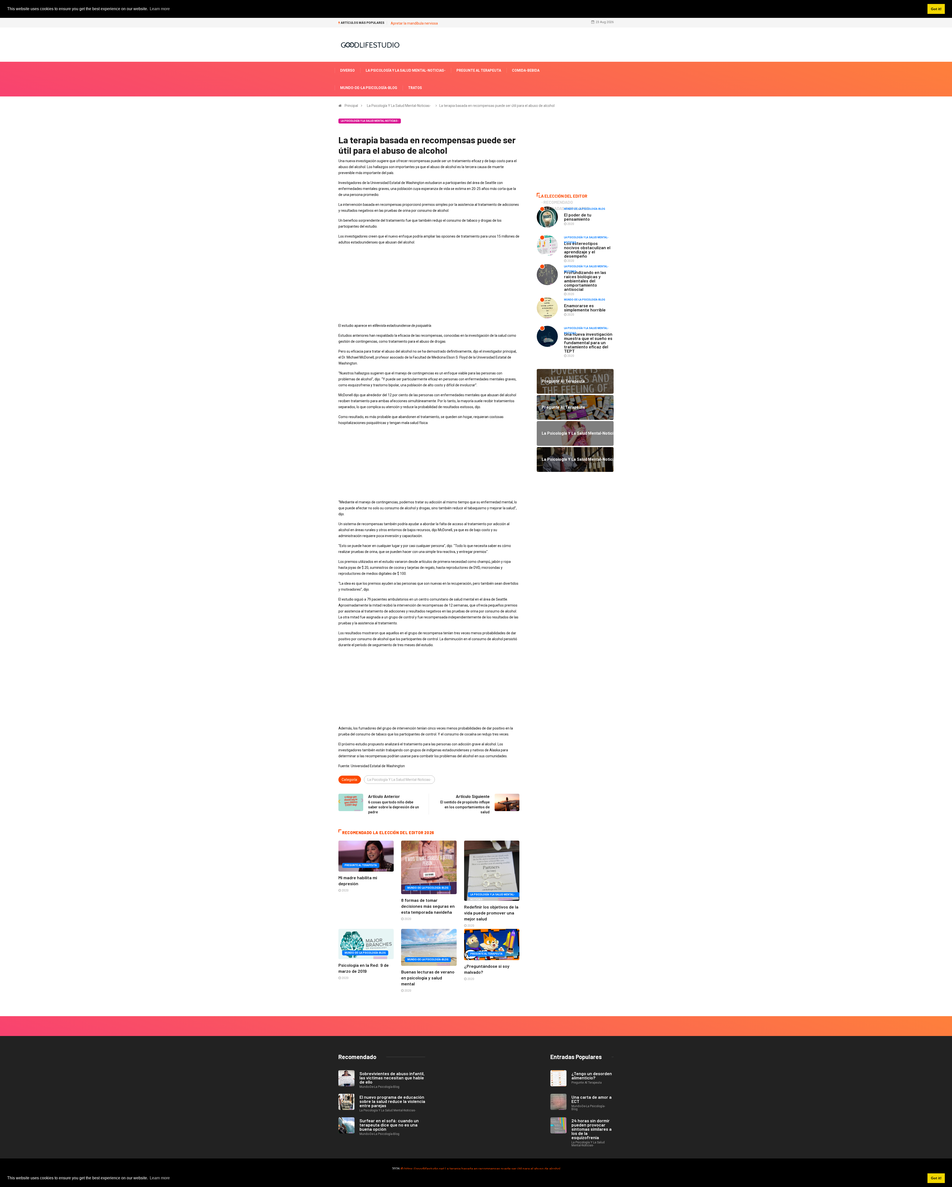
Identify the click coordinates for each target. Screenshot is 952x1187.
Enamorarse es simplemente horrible (585, 307)
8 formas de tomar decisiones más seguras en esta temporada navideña (428, 906)
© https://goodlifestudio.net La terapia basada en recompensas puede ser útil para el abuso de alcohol (480, 1169)
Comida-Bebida (525, 70)
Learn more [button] (160, 1178)
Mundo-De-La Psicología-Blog (368, 88)
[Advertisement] (428, 284)
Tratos (415, 88)
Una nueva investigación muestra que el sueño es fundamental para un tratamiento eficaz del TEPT (588, 342)
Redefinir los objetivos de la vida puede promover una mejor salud (491, 912)
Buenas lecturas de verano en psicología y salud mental (427, 977)
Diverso (347, 70)
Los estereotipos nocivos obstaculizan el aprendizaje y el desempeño (587, 250)
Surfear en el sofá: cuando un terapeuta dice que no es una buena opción (389, 1125)
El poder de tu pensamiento (577, 217)
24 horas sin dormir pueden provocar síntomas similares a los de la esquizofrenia (591, 1129)
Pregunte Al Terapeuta (478, 70)
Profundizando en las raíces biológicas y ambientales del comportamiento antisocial (585, 281)
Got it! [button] (936, 1178)
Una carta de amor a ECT (591, 1099)
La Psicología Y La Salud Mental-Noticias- (406, 70)
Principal (351, 106)
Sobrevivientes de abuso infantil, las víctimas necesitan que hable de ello (392, 1078)
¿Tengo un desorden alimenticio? (591, 1075)
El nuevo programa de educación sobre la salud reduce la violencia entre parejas (392, 1101)
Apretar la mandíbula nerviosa (414, 23)
